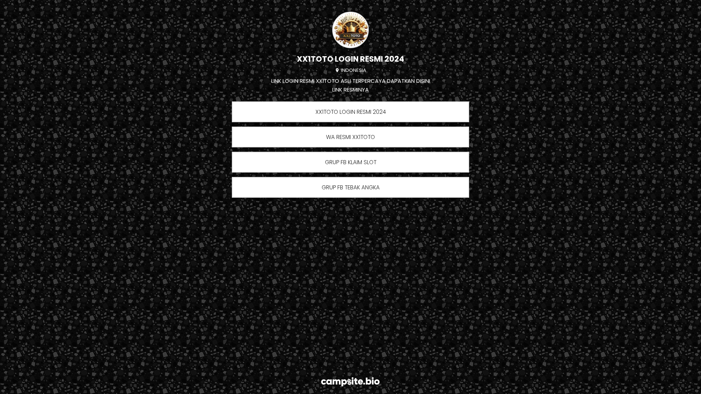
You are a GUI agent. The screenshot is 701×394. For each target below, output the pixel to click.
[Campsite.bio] (350, 381)
